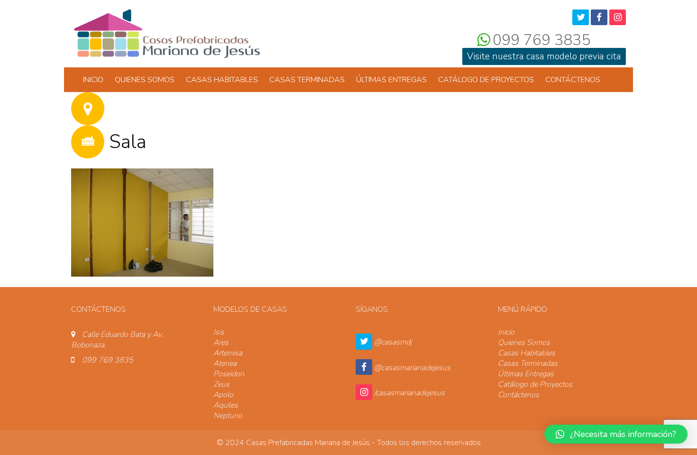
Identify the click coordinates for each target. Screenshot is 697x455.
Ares (221, 342)
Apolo (223, 395)
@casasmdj (393, 342)
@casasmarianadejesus (412, 367)
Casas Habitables (222, 79)
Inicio (93, 79)
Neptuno (227, 415)
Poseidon (228, 374)
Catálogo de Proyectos (486, 79)
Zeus (221, 384)
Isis (218, 332)
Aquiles (225, 405)
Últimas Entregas (391, 79)
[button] (616, 434)
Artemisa (227, 353)
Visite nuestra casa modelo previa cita (544, 56)
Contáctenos (572, 79)
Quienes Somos (144, 79)
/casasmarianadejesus (409, 393)
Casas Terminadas (307, 79)
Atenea (225, 363)
